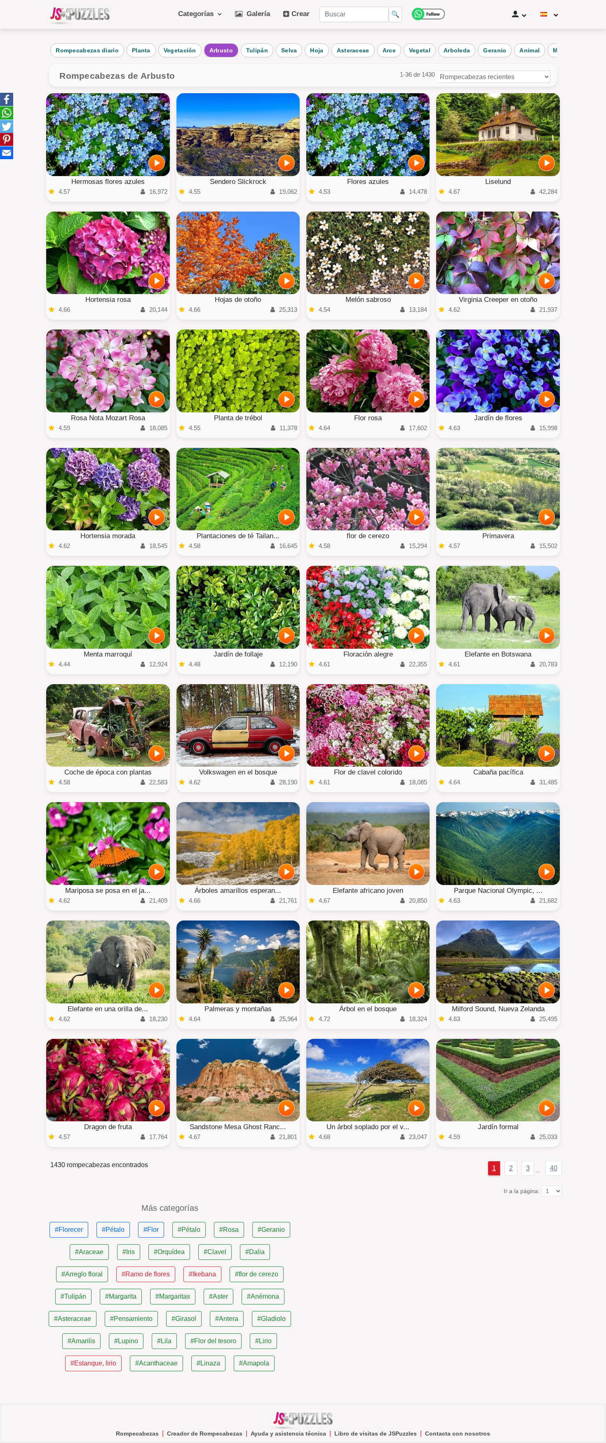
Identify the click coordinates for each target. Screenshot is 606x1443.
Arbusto (221, 50)
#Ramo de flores (146, 1274)
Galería (256, 14)
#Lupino (126, 1340)
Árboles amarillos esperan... (238, 891)
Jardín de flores (498, 418)
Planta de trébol (238, 418)
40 (553, 1168)
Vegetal (419, 50)
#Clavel (215, 1251)
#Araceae (89, 1251)
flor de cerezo (368, 536)
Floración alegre (368, 654)
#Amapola (254, 1363)
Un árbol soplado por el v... (367, 1127)
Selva (289, 50)
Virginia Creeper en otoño (498, 300)
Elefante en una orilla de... (108, 1009)
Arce (389, 50)
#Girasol (183, 1318)
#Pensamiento (131, 1318)
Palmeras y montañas (238, 1009)
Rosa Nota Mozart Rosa (108, 418)
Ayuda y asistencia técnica (288, 1433)
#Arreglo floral (82, 1274)
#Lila (164, 1340)
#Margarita (120, 1296)
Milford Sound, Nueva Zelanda (498, 1009)
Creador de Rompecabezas (204, 1433)
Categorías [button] (198, 14)
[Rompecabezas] (80, 14)
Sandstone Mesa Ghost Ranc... (238, 1127)
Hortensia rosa (108, 300)
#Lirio (263, 1340)
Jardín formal (498, 1127)
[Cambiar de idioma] (549, 14)
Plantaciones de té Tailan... (238, 536)
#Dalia (255, 1251)
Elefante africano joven (368, 891)
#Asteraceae (72, 1318)
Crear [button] (299, 14)
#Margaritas (172, 1296)
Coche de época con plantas (108, 772)
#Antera (226, 1318)
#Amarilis (81, 1340)
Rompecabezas (137, 1433)
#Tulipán (73, 1296)
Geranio (494, 50)
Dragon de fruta (108, 1127)
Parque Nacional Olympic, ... (498, 891)
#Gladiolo (271, 1318)
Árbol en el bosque (368, 1009)
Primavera (498, 536)
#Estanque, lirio (93, 1363)
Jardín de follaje (238, 654)
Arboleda (457, 50)
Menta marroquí (108, 654)
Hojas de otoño (238, 300)
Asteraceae (353, 50)
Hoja (316, 50)
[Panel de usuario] (519, 14)
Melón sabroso (368, 300)
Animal (529, 50)
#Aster (218, 1296)
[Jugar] (156, 163)
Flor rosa (368, 418)
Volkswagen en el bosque (238, 772)
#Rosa (229, 1229)
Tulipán (257, 50)
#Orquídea (169, 1251)
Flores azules (368, 182)
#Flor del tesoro (213, 1340)
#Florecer (69, 1229)
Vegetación (180, 50)
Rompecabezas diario (87, 50)
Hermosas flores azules (108, 182)
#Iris (128, 1251)
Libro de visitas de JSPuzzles (375, 1433)
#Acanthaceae (156, 1363)
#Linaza (208, 1363)
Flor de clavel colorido (368, 772)
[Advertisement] (436, 1261)
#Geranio (271, 1229)
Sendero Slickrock (238, 182)
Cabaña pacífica (498, 772)
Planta (141, 50)
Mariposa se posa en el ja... (107, 891)
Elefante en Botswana (498, 654)
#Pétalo (113, 1229)
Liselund (498, 182)
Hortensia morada (107, 536)
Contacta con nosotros (457, 1433)
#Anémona (263, 1296)
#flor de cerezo (256, 1274)
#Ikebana (202, 1274)
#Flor (151, 1229)
